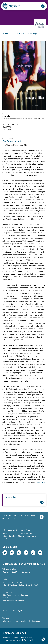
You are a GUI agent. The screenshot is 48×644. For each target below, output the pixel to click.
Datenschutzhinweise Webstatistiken (17, 638)
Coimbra (5, 572)
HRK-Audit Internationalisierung (15, 595)
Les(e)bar (13, 7)
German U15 (27, 572)
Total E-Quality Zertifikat (12, 582)
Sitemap (21, 536)
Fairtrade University (10, 621)
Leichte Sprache (8, 536)
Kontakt (5, 539)
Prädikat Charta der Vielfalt (13, 585)
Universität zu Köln (14, 5)
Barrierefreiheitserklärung (25, 533)
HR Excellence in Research (13, 601)
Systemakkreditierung (33, 611)
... (14, 34)
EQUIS (12, 611)
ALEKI (5, 33)
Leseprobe (40, 482)
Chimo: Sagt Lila (33, 33)
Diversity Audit (32, 585)
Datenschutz (7, 533)
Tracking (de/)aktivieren (11, 640)
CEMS (4, 611)
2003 (19, 33)
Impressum (31, 536)
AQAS (20, 611)
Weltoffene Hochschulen (12, 598)
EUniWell (15, 572)
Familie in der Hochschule (30, 621)
